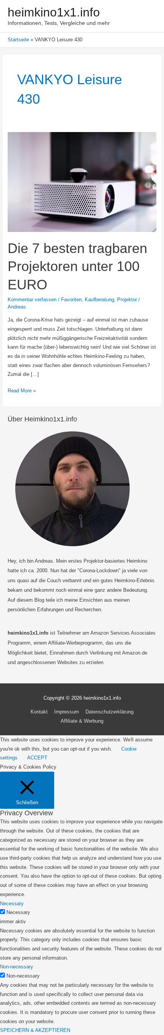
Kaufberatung (99, 299)
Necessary (18, 912)
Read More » (22, 391)
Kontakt (39, 712)
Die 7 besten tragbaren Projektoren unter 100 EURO (77, 266)
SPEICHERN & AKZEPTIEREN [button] (35, 1030)
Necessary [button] (12, 903)
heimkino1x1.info (54, 12)
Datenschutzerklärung (109, 712)
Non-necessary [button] (16, 967)
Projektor (127, 299)
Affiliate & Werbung (82, 721)
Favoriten (71, 299)
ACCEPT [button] (37, 758)
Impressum (66, 712)
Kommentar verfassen (32, 299)
